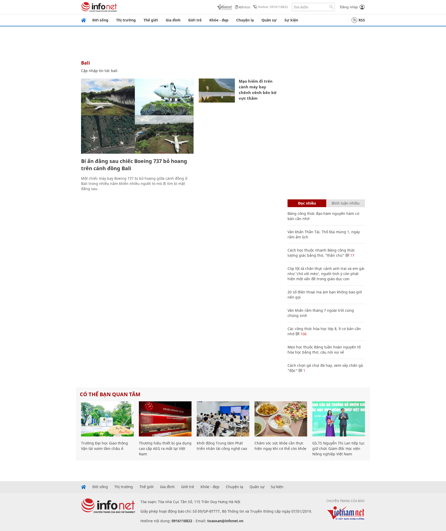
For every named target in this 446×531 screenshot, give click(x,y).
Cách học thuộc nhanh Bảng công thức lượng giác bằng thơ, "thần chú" (321, 253)
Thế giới (151, 20)
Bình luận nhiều (346, 203)
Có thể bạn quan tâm (110, 394)
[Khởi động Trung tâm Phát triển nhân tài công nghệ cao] (223, 418)
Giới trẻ (195, 20)
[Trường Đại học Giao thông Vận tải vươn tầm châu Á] (107, 418)
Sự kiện (291, 20)
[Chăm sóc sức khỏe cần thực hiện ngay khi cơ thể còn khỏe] (280, 418)
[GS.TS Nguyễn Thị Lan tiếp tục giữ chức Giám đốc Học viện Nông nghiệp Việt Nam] (338, 418)
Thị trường (126, 20)
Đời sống (100, 20)
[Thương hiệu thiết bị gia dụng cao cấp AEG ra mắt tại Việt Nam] (165, 418)
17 (351, 255)
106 (303, 333)
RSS (362, 20)
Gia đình (173, 20)
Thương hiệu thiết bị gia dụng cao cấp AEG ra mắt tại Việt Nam (165, 448)
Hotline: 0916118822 (273, 7)
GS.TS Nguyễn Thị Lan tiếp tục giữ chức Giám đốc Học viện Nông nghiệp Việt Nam (338, 448)
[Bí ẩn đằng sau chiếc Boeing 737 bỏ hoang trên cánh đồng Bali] (137, 116)
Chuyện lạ (245, 20)
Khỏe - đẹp (218, 20)
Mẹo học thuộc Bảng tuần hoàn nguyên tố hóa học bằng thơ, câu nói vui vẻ (324, 350)
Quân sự (269, 20)
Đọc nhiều (307, 203)
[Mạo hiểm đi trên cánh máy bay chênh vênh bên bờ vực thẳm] (217, 91)
